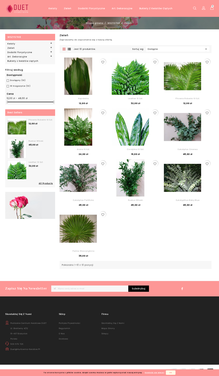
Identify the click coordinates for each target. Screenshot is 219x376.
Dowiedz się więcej (154, 372)
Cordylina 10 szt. (135, 149)
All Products (46, 183)
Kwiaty (53, 8)
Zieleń (67, 8)
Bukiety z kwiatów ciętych (156, 8)
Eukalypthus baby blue (188, 200)
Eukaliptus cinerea (188, 149)
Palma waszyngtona (83, 251)
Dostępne (178, 49)
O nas (62, 333)
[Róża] (30, 205)
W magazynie (20, 86)
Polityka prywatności (69, 323)
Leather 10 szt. (36, 162)
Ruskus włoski (36, 141)
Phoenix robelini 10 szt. (41, 119)
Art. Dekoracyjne (122, 8)
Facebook (183, 290)
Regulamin (64, 328)
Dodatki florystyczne (91, 8)
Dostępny (17, 80)
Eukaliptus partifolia (83, 200)
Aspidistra (83, 98)
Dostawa (63, 339)
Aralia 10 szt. (83, 149)
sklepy (104, 333)
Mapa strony (108, 328)
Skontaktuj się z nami (112, 323)
